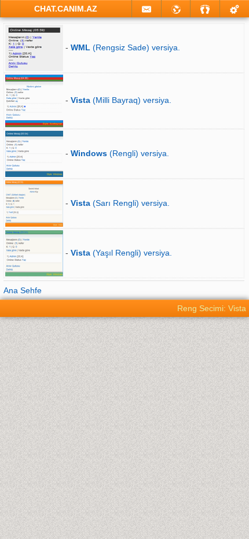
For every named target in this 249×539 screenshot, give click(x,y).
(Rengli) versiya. (120, 153)
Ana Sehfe (22, 290)
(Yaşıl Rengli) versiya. (121, 252)
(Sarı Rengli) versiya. (120, 203)
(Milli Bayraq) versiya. (121, 100)
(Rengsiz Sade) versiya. (125, 47)
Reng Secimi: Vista (211, 308)
